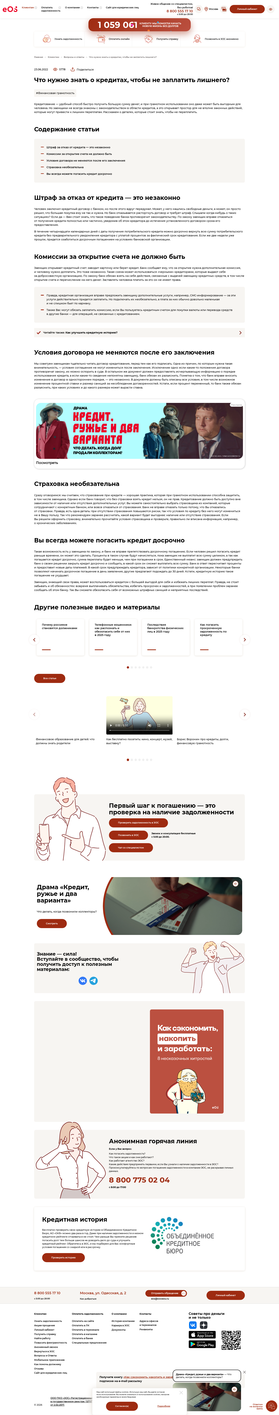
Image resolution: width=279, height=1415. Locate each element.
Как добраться (88, 1299)
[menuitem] (29, 9)
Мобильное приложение (49, 1359)
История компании (123, 1321)
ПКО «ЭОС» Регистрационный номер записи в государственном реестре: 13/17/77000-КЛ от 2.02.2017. (80, 1401)
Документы (119, 1329)
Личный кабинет (247, 9)
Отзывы (39, 1368)
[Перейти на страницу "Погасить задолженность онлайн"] (224, 9)
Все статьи (49, 678)
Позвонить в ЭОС (128, 835)
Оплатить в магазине (84, 1334)
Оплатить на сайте (83, 1321)
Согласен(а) (122, 1406)
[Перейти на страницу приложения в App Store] (202, 1335)
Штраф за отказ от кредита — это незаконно (78, 147)
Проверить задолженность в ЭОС (138, 822)
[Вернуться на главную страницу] (10, 9)
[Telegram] (93, 981)
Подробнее (163, 1406)
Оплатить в (80, 1325)
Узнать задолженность (48, 1321)
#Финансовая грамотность (55, 93)
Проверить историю (63, 1257)
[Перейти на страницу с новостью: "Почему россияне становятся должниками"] (60, 637)
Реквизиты (146, 1329)
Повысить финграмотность (50, 1342)
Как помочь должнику (47, 1364)
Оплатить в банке (82, 1338)
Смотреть (52, 923)
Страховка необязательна (65, 167)
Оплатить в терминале (85, 1329)
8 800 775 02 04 (139, 1179)
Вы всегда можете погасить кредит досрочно (79, 174)
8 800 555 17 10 (180, 11)
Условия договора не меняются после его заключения (85, 160)
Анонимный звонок (46, 1347)
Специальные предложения (89, 1342)
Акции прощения (44, 1325)
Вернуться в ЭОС (44, 1351)
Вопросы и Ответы (45, 1355)
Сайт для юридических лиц (50, 1372)
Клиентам (40, 1313)
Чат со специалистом (131, 847)
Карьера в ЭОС (121, 1325)
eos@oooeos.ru (160, 1298)
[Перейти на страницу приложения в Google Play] (202, 1344)
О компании (119, 1313)
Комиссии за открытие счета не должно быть (79, 154)
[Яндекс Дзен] (203, 1325)
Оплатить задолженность (87, 1313)
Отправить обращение (164, 1293)
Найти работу (42, 1338)
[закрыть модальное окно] (181, 1392)
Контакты (145, 1313)
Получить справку (45, 1334)
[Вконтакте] (83, 981)
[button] (270, 9)
